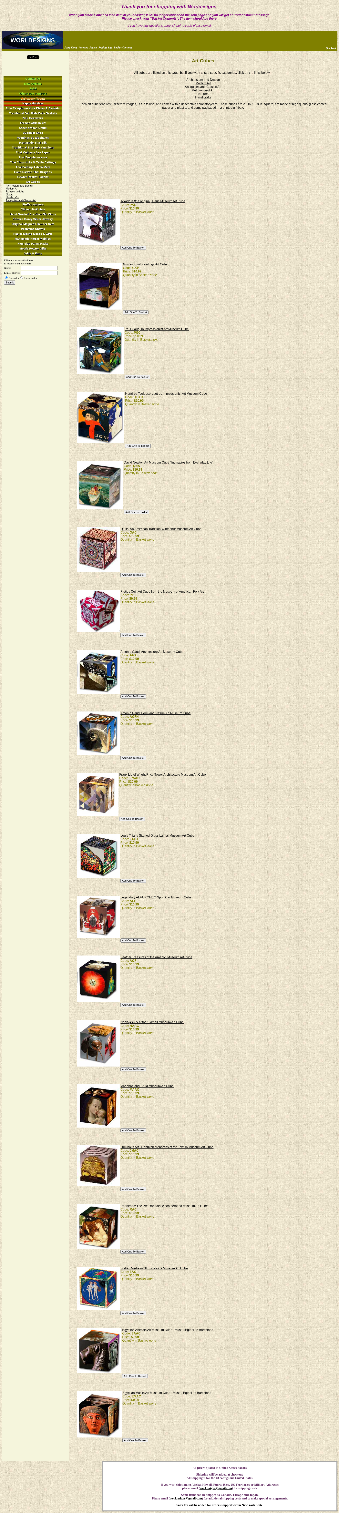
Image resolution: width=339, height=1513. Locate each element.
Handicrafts (12, 197)
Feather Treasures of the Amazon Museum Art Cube (156, 957)
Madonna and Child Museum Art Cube (147, 1086)
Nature (9, 194)
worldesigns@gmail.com (216, 1488)
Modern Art (12, 188)
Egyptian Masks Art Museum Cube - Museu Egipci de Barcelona (166, 1393)
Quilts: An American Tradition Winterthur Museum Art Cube (160, 529)
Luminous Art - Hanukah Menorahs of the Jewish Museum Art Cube (166, 1147)
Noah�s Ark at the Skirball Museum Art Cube (152, 1022)
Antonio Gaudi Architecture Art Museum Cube (151, 651)
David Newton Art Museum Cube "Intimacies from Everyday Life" (168, 462)
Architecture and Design (19, 185)
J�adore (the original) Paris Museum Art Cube (152, 201)
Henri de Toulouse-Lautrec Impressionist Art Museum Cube (166, 393)
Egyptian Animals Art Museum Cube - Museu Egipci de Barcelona (167, 1330)
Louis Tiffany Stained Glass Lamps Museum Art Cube (157, 835)
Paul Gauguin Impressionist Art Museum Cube (157, 329)
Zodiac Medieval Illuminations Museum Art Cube (154, 1268)
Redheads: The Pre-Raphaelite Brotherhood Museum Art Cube (164, 1206)
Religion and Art (15, 191)
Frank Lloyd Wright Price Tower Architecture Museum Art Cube (162, 774)
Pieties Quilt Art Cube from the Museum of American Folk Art (162, 591)
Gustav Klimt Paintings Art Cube (145, 264)
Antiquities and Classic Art (21, 200)
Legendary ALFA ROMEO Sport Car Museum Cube (155, 897)
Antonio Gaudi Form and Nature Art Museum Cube (155, 713)
